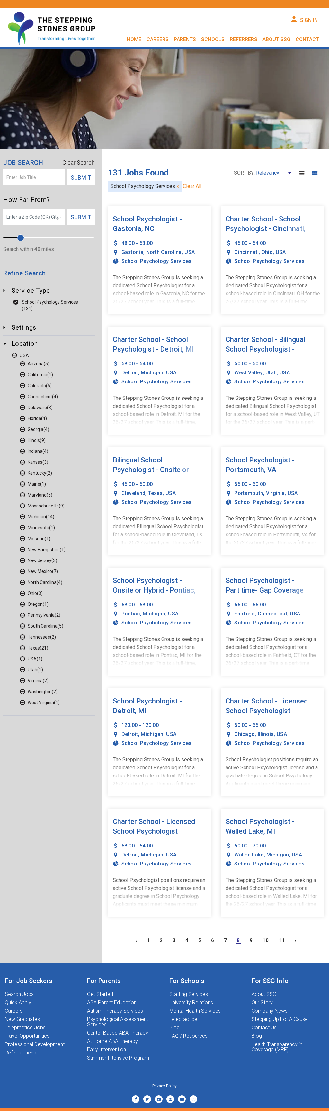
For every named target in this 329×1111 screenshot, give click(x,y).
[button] (305, 173)
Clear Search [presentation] (78, 163)
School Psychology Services (50, 302)
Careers (13, 1011)
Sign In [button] (309, 20)
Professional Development (35, 1044)
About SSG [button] (276, 39)
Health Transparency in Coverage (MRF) (277, 1047)
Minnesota (38, 527)
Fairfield (244, 614)
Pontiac (130, 614)
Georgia (35, 429)
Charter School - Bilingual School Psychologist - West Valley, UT (265, 349)
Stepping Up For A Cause (280, 1019)
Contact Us (264, 1027)
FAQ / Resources (188, 1036)
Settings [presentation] (23, 327)
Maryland (37, 494)
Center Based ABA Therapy (117, 1032)
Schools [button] (213, 39)
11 (282, 940)
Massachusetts (43, 505)
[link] (135, 1099)
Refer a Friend (20, 1052)
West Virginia (41, 702)
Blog (174, 1027)
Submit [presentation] (81, 177)
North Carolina (42, 582)
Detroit (129, 373)
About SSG (264, 994)
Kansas (35, 462)
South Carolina (43, 626)
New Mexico (40, 571)
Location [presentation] (24, 343)
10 (265, 940)
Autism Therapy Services (115, 1011)
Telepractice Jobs (25, 1027)
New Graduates (22, 1019)
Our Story (262, 1002)
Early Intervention (106, 1049)
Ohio (32, 593)
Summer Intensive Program (118, 1058)
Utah (32, 669)
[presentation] (34, 177)
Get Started (100, 994)
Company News (270, 1011)
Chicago (244, 734)
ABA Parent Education (112, 1002)
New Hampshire (44, 549)
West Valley (248, 373)
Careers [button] (158, 39)
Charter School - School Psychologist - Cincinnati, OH (266, 228)
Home (134, 39)
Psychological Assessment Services (117, 1022)
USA (24, 355)
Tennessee (39, 637)
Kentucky (37, 473)
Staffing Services (188, 994)
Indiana (35, 451)
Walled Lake (248, 855)
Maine (34, 484)
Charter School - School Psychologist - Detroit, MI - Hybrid (153, 349)
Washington (40, 691)
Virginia (35, 680)
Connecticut (40, 396)
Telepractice (183, 1019)
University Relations (191, 1002)
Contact (307, 39)
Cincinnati (246, 252)
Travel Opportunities (27, 1036)
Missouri (36, 538)
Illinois (34, 440)
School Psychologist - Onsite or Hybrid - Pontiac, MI (154, 590)
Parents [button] (185, 39)
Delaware (37, 407)
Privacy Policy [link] (164, 1086)
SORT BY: (244, 173)
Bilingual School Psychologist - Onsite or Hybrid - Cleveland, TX (151, 469)
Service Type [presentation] (30, 290)
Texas (34, 647)
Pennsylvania (41, 615)
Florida (34, 418)
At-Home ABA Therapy (112, 1041)
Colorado (37, 385)
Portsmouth (248, 493)
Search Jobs (19, 994)
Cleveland (133, 493)
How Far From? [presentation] (26, 199)
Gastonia (132, 252)
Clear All (192, 186)
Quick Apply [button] (18, 1002)
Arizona (36, 363)
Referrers (243, 39)
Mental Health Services (195, 1011)
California (37, 374)
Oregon (35, 604)
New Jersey (39, 560)
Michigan (37, 516)
